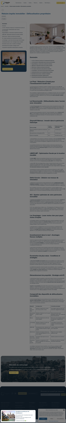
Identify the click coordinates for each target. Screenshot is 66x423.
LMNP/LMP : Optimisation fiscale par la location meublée (12, 34)
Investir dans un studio (5, 405)
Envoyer (63, 394)
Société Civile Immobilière (36, 199)
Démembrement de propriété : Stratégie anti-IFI (10, 45)
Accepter (43, 418)
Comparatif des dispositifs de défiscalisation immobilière (12, 47)
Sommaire (4, 25)
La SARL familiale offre (49, 202)
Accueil (2, 6)
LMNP (34, 158)
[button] (63, 410)
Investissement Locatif (43, 405)
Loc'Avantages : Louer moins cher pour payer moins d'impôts (13, 40)
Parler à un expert (43, 289)
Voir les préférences (60, 418)
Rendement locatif (55, 405)
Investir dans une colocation (6, 408)
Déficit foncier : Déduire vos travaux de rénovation (11, 36)
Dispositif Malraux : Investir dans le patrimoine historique (12, 32)
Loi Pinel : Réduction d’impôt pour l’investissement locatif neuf (43, 60)
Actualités (6, 6)
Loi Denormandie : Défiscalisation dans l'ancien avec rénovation (10, 30)
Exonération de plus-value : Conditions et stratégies (11, 43)
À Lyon (30, 405)
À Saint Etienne (32, 408)
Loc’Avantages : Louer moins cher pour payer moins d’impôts (43, 70)
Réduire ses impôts (18, 409)
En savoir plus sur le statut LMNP (47, 160)
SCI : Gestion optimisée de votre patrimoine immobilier (12, 38)
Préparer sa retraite (18, 405)
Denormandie (36, 106)
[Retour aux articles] (3, 10)
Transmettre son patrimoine (20, 407)
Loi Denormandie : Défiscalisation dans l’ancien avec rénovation (43, 62)
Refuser (51, 418)
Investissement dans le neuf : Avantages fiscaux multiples (42, 72)
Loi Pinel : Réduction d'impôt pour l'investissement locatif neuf (13, 27)
